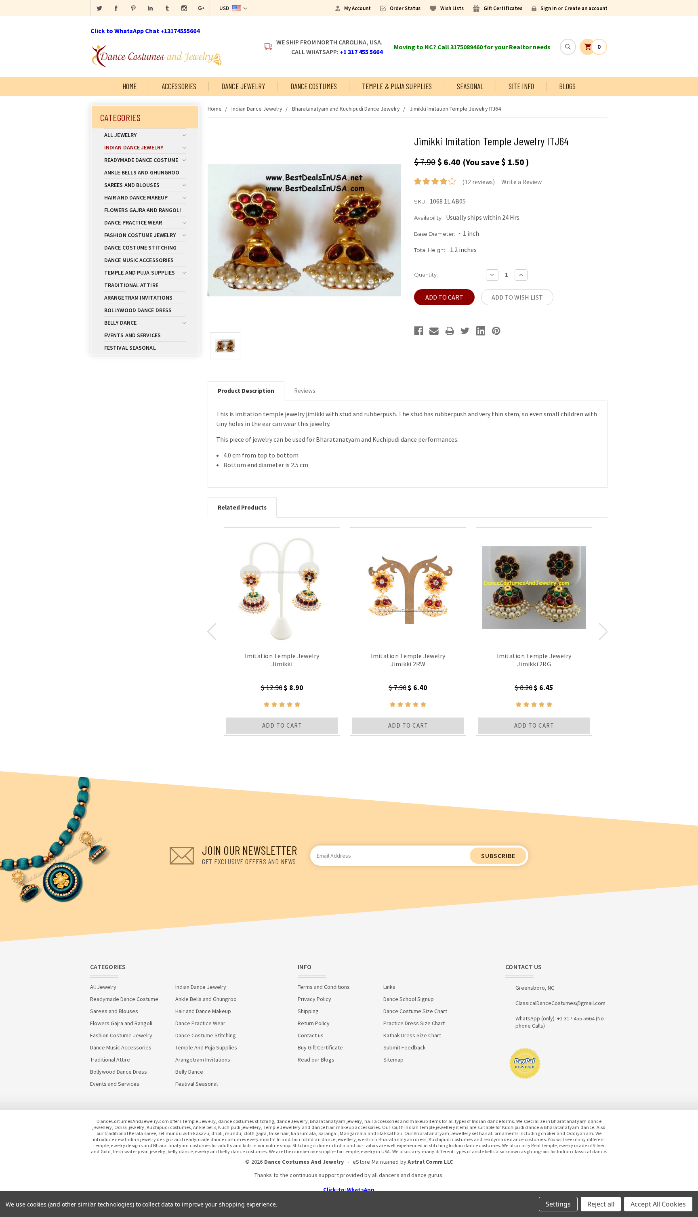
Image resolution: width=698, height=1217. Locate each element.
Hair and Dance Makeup (136, 197)
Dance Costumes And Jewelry (304, 1161)
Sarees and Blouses (132, 185)
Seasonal (470, 86)
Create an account (586, 8)
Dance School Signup (408, 999)
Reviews (304, 390)
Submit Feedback (404, 1047)
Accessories (179, 86)
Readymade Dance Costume (141, 160)
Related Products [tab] (242, 507)
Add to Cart (282, 725)
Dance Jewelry (243, 86)
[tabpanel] (282, 631)
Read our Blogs (316, 1059)
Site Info (521, 86)
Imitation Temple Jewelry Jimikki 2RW (408, 660)
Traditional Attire (131, 285)
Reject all (600, 1204)
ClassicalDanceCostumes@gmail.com (560, 1003)
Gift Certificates (503, 8)
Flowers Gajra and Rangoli (142, 210)
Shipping (308, 1011)
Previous (212, 631)
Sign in (548, 8)
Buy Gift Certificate (320, 1047)
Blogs (567, 86)
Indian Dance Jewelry (133, 147)
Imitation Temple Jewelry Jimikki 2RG (534, 660)
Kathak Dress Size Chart (412, 1035)
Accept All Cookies (658, 1204)
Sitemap (393, 1059)
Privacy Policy (314, 999)
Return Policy (314, 1023)
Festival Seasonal (130, 347)
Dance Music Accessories (139, 260)
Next (603, 631)
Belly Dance (120, 322)
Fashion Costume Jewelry (140, 235)
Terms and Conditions (324, 986)
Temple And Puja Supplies (139, 272)
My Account (357, 8)
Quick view (282, 585)
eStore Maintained (376, 1161)
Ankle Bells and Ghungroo (141, 172)
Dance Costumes (313, 86)
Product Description (246, 390)
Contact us (311, 1035)
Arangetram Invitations (138, 297)
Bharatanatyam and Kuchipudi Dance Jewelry (346, 108)
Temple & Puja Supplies (397, 86)
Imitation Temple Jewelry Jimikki (282, 660)
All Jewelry (120, 134)
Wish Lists (452, 8)
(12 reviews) (478, 182)
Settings (558, 1204)
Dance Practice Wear (133, 222)
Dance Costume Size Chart (415, 1011)
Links (389, 986)
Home (129, 86)
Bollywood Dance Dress (138, 310)
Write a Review (521, 182)
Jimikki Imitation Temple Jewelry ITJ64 (455, 108)
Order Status (405, 8)
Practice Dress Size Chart (414, 1023)
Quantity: (426, 274)
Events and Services (132, 335)
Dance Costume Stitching (140, 247)
